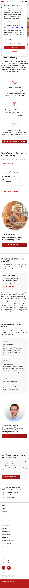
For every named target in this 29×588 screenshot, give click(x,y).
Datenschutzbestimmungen (16, 27)
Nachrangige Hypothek (6, 531)
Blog (3, 551)
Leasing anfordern (13, 244)
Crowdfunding (4, 517)
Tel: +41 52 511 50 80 (14, 440)
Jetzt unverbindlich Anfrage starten (13, 141)
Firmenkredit (4, 508)
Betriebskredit (4, 528)
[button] (14, 172)
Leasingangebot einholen (13, 436)
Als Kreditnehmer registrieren (7, 540)
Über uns (3, 554)
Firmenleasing (4, 514)
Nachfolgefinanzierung (6, 534)
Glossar (3, 549)
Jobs (2, 546)
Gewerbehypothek (5, 525)
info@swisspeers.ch (8, 163)
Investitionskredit (5, 522)
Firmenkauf (4, 519)
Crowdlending (4, 511)
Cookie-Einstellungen (14, 43)
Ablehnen (14, 51)
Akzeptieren (14, 47)
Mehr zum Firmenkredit (10, 476)
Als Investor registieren (6, 543)
